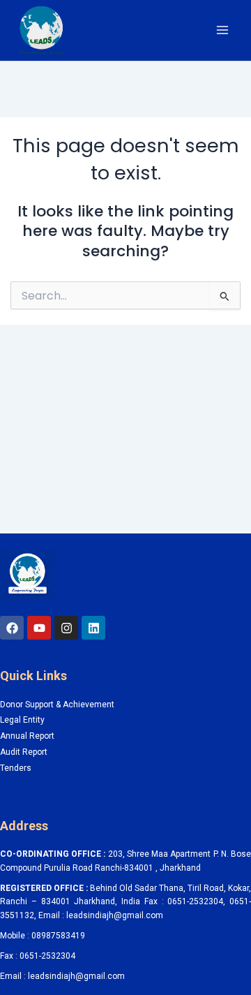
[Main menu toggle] (222, 30)
